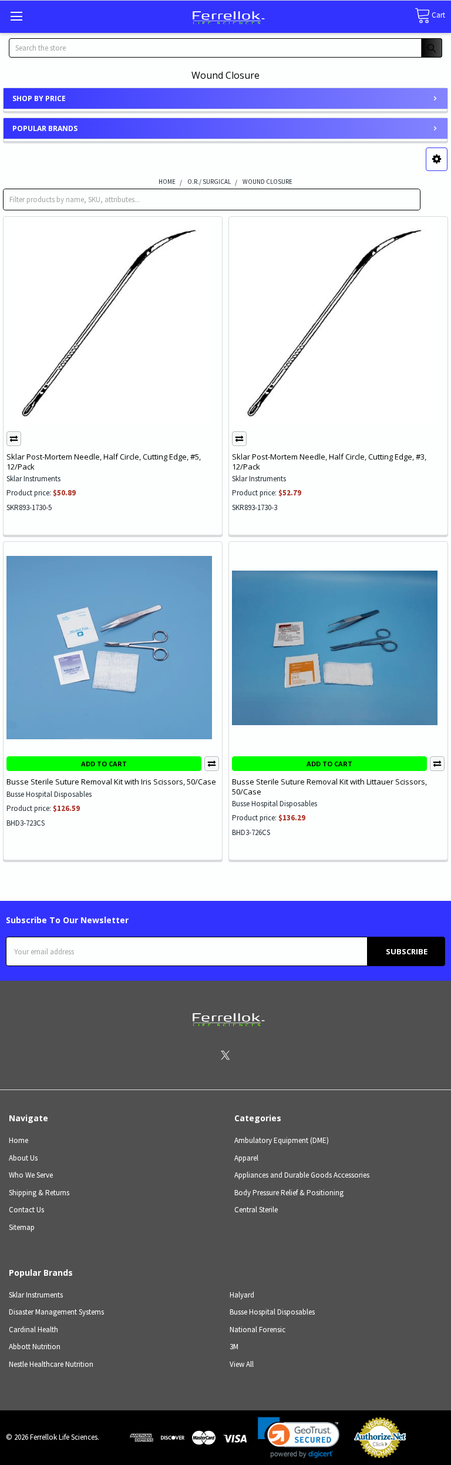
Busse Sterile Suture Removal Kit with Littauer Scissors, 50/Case (329, 786)
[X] (225, 1055)
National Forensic (257, 1330)
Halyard (242, 1295)
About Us (23, 1158)
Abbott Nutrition (34, 1347)
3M (234, 1347)
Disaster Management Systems (56, 1312)
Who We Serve (31, 1175)
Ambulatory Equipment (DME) (281, 1140)
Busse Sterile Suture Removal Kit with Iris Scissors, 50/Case (111, 781)
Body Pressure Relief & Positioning (289, 1193)
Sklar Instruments (36, 1295)
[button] (436, 159)
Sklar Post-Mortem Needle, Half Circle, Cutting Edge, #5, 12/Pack (103, 461)
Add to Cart (104, 763)
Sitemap (22, 1227)
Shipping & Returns (39, 1193)
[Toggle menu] (16, 16)
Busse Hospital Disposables (272, 1312)
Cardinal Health (33, 1330)
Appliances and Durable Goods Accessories (301, 1175)
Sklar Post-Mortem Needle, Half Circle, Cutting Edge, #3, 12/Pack (329, 461)
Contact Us (26, 1210)
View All (242, 1364)
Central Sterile (256, 1210)
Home (18, 1140)
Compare (13, 438)
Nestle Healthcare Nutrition (51, 1364)
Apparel (246, 1158)
